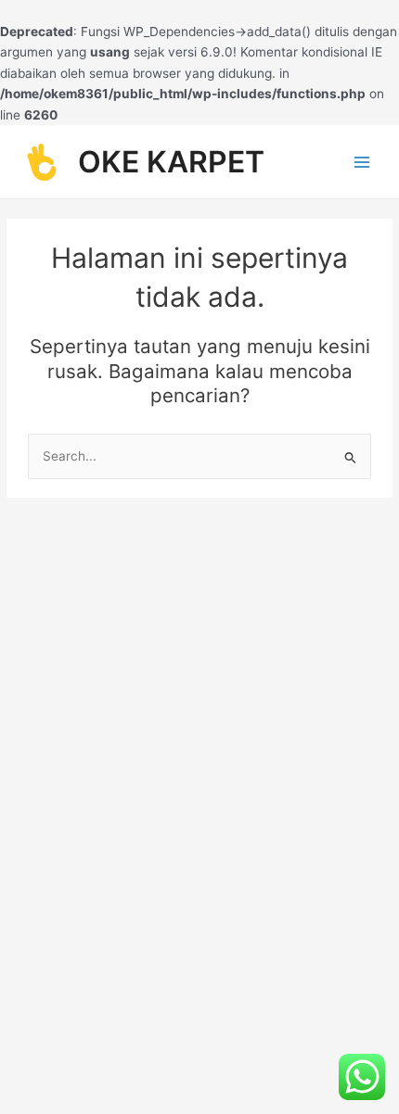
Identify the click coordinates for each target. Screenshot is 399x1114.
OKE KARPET (171, 162)
